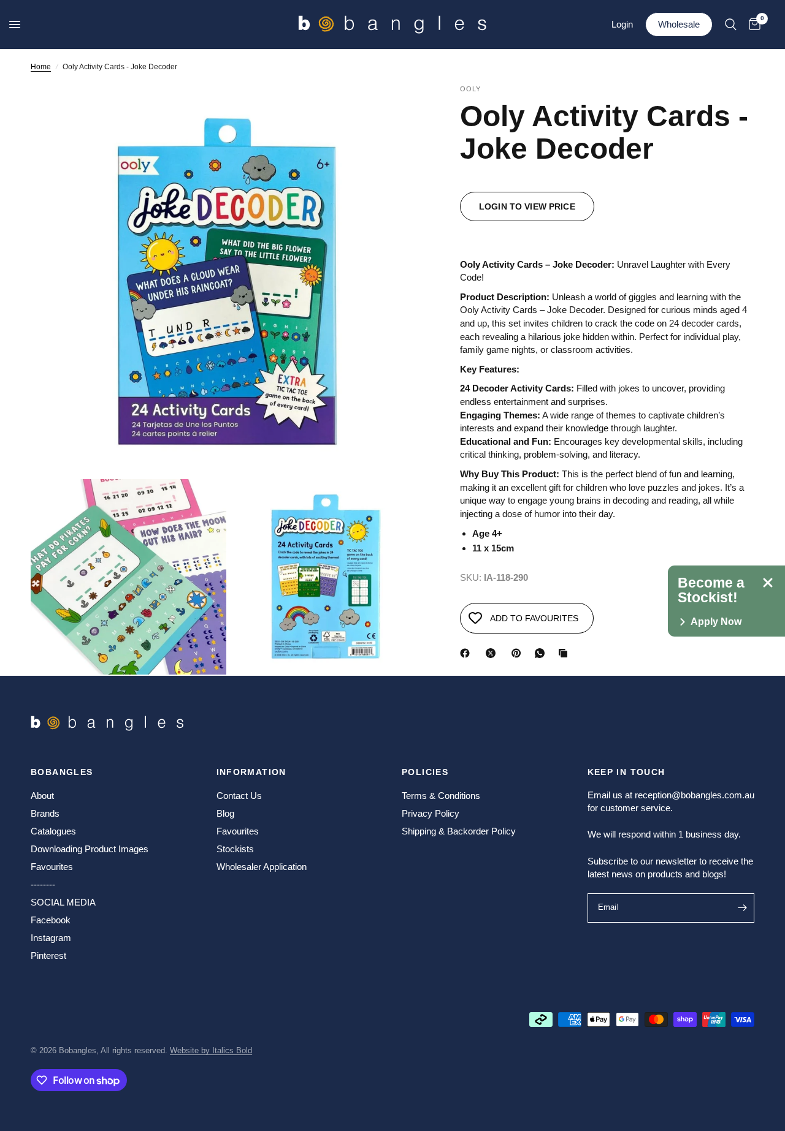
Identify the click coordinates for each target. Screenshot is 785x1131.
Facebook (51, 920)
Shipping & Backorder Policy (459, 831)
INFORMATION (251, 772)
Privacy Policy (430, 813)
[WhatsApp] (542, 653)
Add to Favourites (534, 618)
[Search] (731, 24)
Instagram (51, 937)
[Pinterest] (518, 653)
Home (41, 66)
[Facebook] (467, 653)
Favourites (52, 866)
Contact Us (239, 795)
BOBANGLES (62, 772)
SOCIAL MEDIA (63, 902)
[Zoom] (398, 110)
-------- (43, 884)
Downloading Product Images (89, 849)
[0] (751, 24)
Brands (45, 813)
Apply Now (716, 622)
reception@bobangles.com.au (694, 795)
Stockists (235, 849)
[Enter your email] (742, 908)
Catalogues (53, 831)
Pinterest (48, 955)
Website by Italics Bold (211, 1050)
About (42, 795)
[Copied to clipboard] (565, 653)
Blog (225, 813)
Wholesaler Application (261, 866)
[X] (493, 653)
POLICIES (425, 772)
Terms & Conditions (441, 795)
